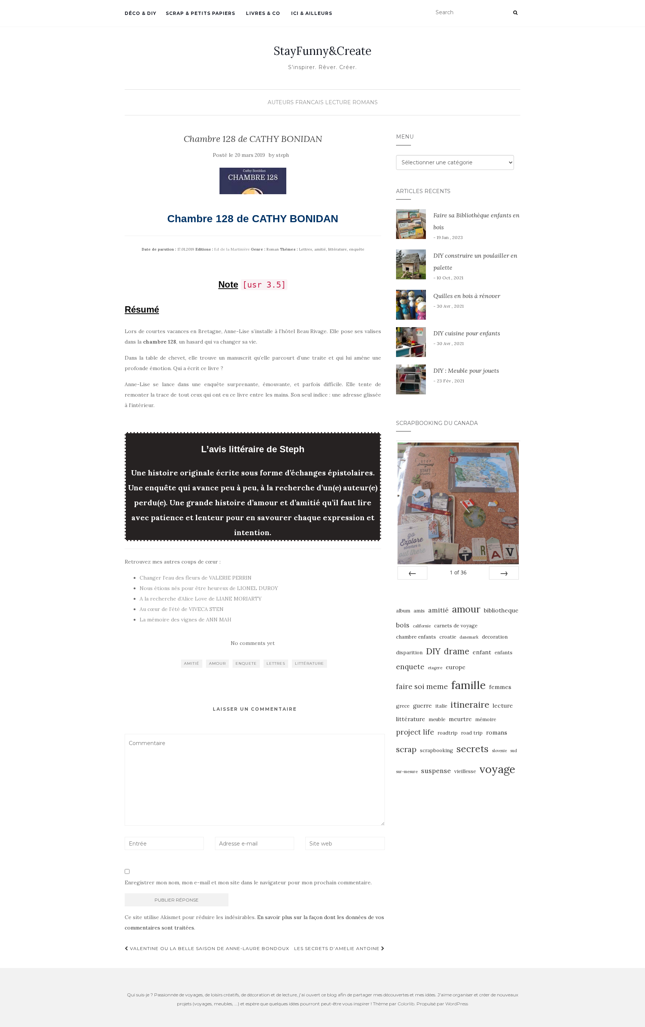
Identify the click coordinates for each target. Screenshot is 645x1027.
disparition (409, 652)
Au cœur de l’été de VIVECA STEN (182, 609)
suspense (436, 770)
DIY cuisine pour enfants (466, 333)
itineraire (470, 704)
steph (282, 155)
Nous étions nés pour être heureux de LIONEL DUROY (209, 588)
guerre (422, 705)
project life (415, 731)
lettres (276, 663)
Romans (365, 102)
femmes (500, 687)
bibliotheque (501, 610)
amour (217, 663)
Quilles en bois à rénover (466, 296)
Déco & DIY (140, 13)
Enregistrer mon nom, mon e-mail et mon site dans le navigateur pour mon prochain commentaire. (248, 882)
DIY (433, 651)
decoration (495, 637)
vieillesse (465, 771)
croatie (447, 637)
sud (513, 750)
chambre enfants (416, 637)
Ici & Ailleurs (311, 13)
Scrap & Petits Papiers (200, 13)
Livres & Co (262, 13)
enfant (482, 652)
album (403, 611)
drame (456, 651)
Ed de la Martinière (232, 249)
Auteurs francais (296, 102)
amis (419, 611)
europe (455, 667)
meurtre (460, 719)
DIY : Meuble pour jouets (466, 370)
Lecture (338, 102)
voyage (497, 769)
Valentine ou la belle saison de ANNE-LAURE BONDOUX (208, 948)
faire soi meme (422, 686)
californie (422, 626)
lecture (503, 705)
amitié (191, 663)
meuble (437, 719)
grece (402, 706)
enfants (503, 652)
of (458, 572)
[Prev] (412, 573)
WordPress (456, 1003)
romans (496, 732)
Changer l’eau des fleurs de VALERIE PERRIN (196, 577)
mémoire (485, 719)
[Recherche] (515, 12)
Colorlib (406, 1003)
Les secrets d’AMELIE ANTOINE (337, 948)
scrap (406, 749)
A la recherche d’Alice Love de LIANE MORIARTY (201, 598)
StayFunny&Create (322, 50)
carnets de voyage (455, 626)
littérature (309, 663)
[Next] (504, 573)
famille (468, 685)
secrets (473, 749)
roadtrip (447, 733)
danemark (469, 637)
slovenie (499, 750)
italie (441, 706)
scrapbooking (436, 750)
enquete (246, 663)
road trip (472, 733)
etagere (435, 667)
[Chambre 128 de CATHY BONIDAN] (253, 181)
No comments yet (253, 643)
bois (402, 625)
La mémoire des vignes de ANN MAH (185, 619)
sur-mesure (407, 771)
